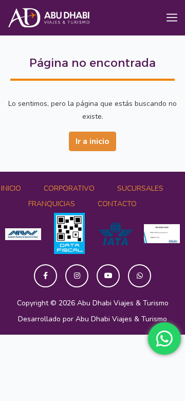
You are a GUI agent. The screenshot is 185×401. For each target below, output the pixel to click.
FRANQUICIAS (51, 204)
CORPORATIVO (69, 188)
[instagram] (76, 275)
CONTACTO (117, 204)
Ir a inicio (92, 141)
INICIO (11, 188)
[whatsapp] (139, 275)
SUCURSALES (140, 188)
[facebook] (45, 275)
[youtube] (108, 275)
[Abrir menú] (171, 18)
